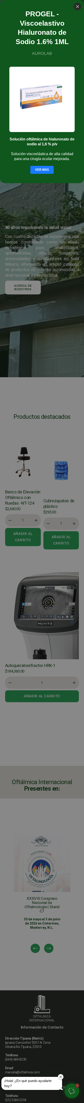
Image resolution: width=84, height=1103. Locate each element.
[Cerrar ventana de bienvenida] (60, 1077)
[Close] (77, 6)
